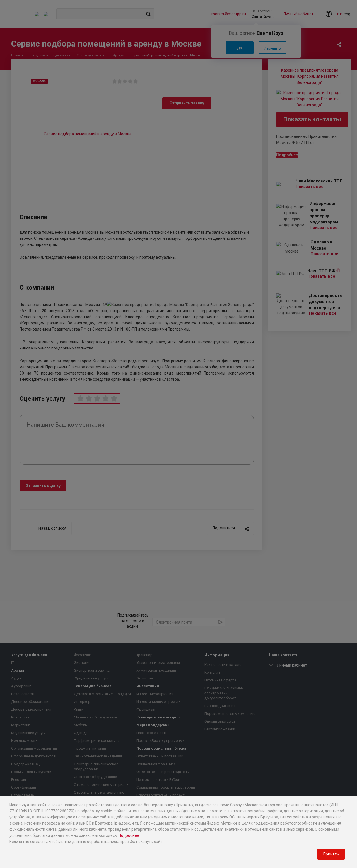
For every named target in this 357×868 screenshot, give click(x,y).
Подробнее (129, 835)
